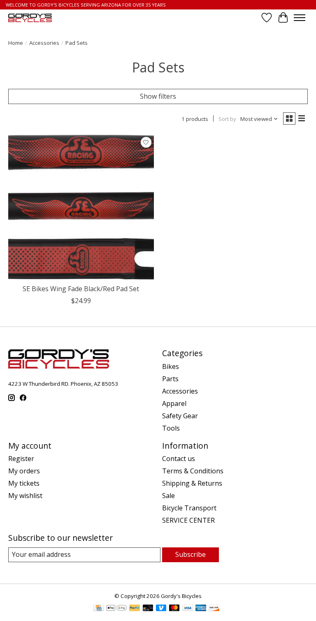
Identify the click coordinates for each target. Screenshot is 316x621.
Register (21, 458)
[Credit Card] (98, 609)
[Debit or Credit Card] (148, 609)
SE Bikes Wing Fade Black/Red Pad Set (81, 288)
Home (15, 42)
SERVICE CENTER (188, 520)
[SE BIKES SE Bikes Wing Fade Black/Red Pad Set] (81, 207)
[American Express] (200, 609)
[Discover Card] (214, 609)
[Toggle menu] (299, 17)
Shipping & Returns (192, 483)
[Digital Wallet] (117, 609)
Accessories (44, 42)
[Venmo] (161, 609)
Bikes (170, 366)
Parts (170, 378)
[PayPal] (134, 609)
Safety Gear (180, 415)
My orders (24, 470)
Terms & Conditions (192, 470)
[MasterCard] (174, 609)
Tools (171, 428)
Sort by (227, 119)
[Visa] (187, 609)
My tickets (24, 483)
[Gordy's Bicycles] (30, 18)
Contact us (178, 458)
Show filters (158, 96)
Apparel (174, 403)
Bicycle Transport (189, 507)
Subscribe (190, 554)
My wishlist (25, 495)
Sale (168, 495)
